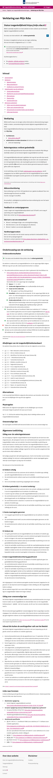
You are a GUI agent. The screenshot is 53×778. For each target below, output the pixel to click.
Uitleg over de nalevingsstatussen (16, 105)
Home (4, 10)
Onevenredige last (12, 100)
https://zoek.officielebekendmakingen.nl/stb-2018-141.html (25, 705)
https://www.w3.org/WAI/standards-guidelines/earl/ (27, 742)
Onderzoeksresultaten (13, 91)
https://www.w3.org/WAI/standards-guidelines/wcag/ (29, 735)
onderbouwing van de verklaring (32, 171)
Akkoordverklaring (12, 84)
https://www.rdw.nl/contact (27, 215)
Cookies (30, 760)
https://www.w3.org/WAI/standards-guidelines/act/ (35, 740)
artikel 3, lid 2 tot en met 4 (25, 620)
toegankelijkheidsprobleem (16, 63)
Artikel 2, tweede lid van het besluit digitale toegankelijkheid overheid (21, 686)
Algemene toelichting (11, 103)
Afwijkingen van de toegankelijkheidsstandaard (20, 94)
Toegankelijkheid (8, 763)
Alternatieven (11, 96)
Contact (5, 773)
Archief (5, 770)
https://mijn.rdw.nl (36, 25)
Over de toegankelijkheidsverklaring (13, 760)
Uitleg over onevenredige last (15, 107)
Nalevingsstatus (11, 82)
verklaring (30, 323)
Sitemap (5, 767)
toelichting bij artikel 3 (39, 620)
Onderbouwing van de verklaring (14, 89)
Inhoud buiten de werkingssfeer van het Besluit (20, 110)
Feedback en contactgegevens (15, 87)
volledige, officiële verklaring (16, 61)
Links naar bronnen (12, 112)
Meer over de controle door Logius (14, 52)
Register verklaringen (28, 7)
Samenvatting (9, 77)
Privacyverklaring (33, 763)
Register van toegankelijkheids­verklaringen (18, 10)
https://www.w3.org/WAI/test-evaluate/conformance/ (31, 737)
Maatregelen (10, 98)
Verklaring (8, 80)
